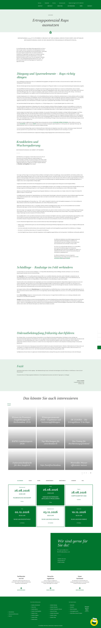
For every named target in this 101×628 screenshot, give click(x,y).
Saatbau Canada (53, 615)
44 (90, 472)
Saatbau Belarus (34, 609)
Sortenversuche (62, 3)
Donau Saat (33, 607)
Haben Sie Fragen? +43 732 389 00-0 (76, 3)
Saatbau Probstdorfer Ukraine (56, 609)
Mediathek (47, 3)
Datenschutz (51, 625)
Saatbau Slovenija (53, 605)
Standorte (72, 607)
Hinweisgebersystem (74, 611)
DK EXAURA (67, 258)
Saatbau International (35, 605)
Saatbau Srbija (53, 617)
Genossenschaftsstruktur (13, 614)
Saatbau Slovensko (53, 607)
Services (54, 3)
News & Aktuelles (73, 609)
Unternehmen (11, 612)
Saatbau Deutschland (54, 613)
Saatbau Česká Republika (36, 611)
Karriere (39, 3)
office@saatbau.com (64, 552)
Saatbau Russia (34, 619)
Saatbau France (34, 613)
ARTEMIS (61, 122)
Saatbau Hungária (34, 615)
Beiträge (9, 403)
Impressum (56, 625)
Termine (9, 405)
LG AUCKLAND (56, 122)
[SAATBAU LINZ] (17, 4)
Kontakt (60, 625)
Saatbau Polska (34, 617)
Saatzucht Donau (53, 611)
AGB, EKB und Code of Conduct (76, 613)
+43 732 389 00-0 (63, 550)
